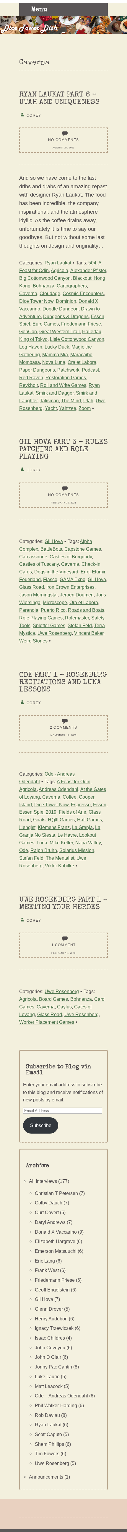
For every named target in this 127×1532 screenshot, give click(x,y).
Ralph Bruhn (43, 850)
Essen (99, 804)
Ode (23, 850)
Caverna (28, 293)
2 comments (63, 727)
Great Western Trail (59, 331)
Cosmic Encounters (83, 293)
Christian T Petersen (56, 1193)
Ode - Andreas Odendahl (47, 777)
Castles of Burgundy (71, 556)
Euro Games (45, 323)
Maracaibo (81, 354)
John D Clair (48, 1357)
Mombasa (29, 362)
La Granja (82, 827)
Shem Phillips (49, 1444)
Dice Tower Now (36, 301)
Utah (88, 400)
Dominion (66, 301)
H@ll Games (61, 819)
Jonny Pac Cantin (53, 1366)
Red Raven (31, 377)
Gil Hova (54, 541)
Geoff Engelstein (52, 1289)
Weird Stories (33, 640)
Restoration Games (65, 377)
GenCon (28, 331)
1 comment (63, 945)
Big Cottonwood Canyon (45, 278)
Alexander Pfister (88, 270)
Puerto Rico (53, 610)
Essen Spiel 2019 (37, 812)
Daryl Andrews (50, 1222)
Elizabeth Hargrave (55, 1241)
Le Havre (67, 835)
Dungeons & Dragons (66, 316)
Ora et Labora (82, 362)
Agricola (59, 270)
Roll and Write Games (63, 385)
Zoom (85, 408)
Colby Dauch (48, 1202)
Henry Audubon (51, 1318)
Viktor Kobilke (59, 865)
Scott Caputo (48, 1434)
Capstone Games (82, 549)
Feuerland (30, 579)
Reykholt (28, 385)
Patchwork (68, 369)
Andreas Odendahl (58, 789)
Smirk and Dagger (55, 392)
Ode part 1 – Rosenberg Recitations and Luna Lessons (63, 682)
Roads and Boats (86, 610)
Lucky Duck (57, 346)
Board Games (53, 999)
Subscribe (40, 1125)
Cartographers (72, 285)
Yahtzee (67, 408)
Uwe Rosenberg (55, 633)
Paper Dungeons (37, 369)
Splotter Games (49, 625)
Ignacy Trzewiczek (54, 1328)
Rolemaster (77, 617)
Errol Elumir (93, 571)
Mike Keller (61, 842)
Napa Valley (88, 842)
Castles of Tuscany (39, 564)
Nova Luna (53, 362)
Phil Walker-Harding (56, 1405)
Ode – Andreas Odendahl (61, 1395)
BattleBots (51, 549)
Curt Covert (47, 1212)
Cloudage (50, 293)
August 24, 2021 (63, 147)
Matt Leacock (49, 1386)
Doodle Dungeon (61, 308)
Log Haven (30, 346)
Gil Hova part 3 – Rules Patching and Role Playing (63, 450)
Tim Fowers (47, 1453)
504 (92, 262)
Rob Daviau (47, 1415)
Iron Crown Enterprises (70, 587)
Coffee (69, 796)
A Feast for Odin (73, 781)
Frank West (47, 1270)
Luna (42, 842)
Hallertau (91, 331)
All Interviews (43, 1181)
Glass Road (31, 587)
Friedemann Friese (81, 323)
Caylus (64, 1006)
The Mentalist (60, 858)
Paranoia (28, 610)
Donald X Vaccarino (56, 1232)
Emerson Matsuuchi (55, 1251)
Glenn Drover (49, 1309)
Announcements (46, 1476)
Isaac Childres (50, 1337)
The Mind (71, 400)
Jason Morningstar (38, 594)
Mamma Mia (55, 354)
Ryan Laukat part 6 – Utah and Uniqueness (59, 98)
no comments (63, 140)
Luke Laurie (47, 1376)
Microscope (55, 602)
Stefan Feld (80, 625)
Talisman (49, 400)
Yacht (51, 408)
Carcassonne (33, 556)
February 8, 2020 (63, 953)
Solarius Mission (76, 850)
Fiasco (50, 579)
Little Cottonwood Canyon (77, 339)
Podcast (90, 369)
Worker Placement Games (46, 1022)
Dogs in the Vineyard (56, 571)
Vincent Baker (88, 633)
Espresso (81, 804)
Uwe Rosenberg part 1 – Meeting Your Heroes (63, 903)
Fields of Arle (72, 812)
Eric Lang (45, 1260)
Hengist (27, 827)
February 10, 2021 (63, 502)
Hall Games (89, 819)
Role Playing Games (41, 617)
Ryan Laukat (58, 262)
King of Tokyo (33, 339)
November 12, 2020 (63, 735)
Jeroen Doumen (77, 594)
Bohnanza (43, 285)
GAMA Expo (72, 579)
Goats (39, 819)
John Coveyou (50, 1347)
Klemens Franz (54, 827)
